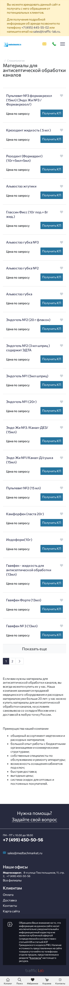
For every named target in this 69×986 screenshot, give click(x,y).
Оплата (8, 894)
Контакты (10, 905)
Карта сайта (11, 911)
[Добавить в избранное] (61, 95)
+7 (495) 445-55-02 (35, 27)
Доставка (10, 900)
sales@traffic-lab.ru (46, 31)
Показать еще (34, 648)
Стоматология (16, 60)
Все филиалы (12, 880)
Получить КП (51, 113)
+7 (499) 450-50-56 (23, 839)
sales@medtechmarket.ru (24, 853)
